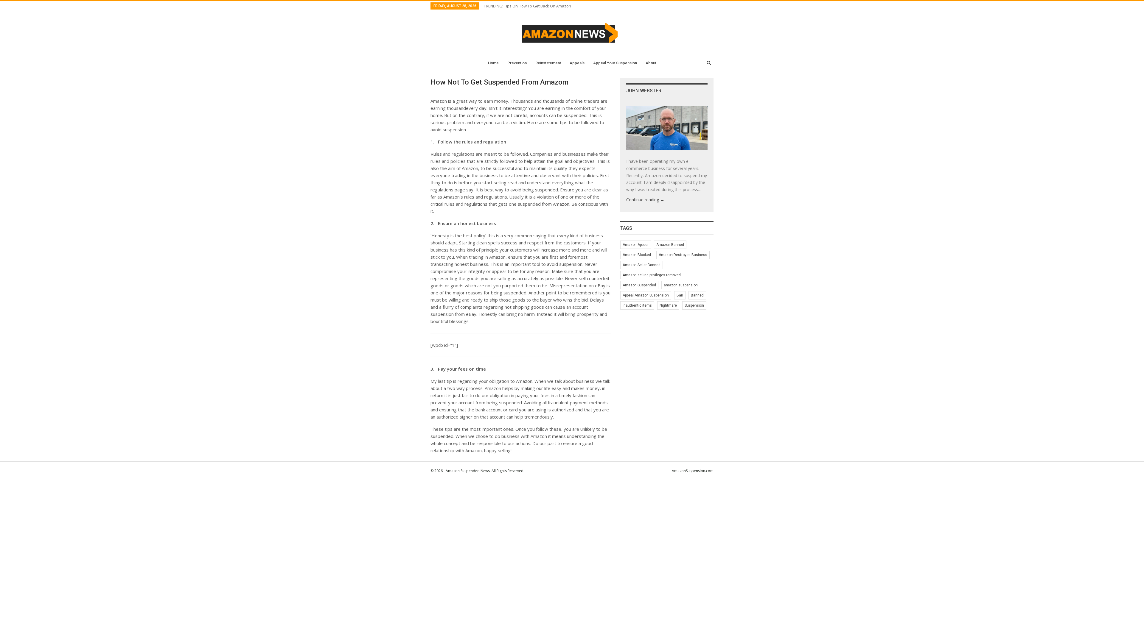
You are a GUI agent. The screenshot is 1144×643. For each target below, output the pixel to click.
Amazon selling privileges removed (652, 275)
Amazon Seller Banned (641, 265)
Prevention (517, 63)
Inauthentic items (637, 305)
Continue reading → (645, 199)
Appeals (577, 63)
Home (493, 63)
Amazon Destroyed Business (683, 255)
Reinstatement (548, 63)
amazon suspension (681, 285)
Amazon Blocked (637, 255)
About (651, 63)
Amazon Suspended (639, 285)
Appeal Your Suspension (615, 63)
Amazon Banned (670, 245)
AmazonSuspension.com (693, 470)
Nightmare (668, 305)
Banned (697, 295)
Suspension (694, 305)
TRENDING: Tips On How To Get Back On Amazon (527, 6)
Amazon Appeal (636, 245)
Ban (680, 295)
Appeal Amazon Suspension (646, 295)
